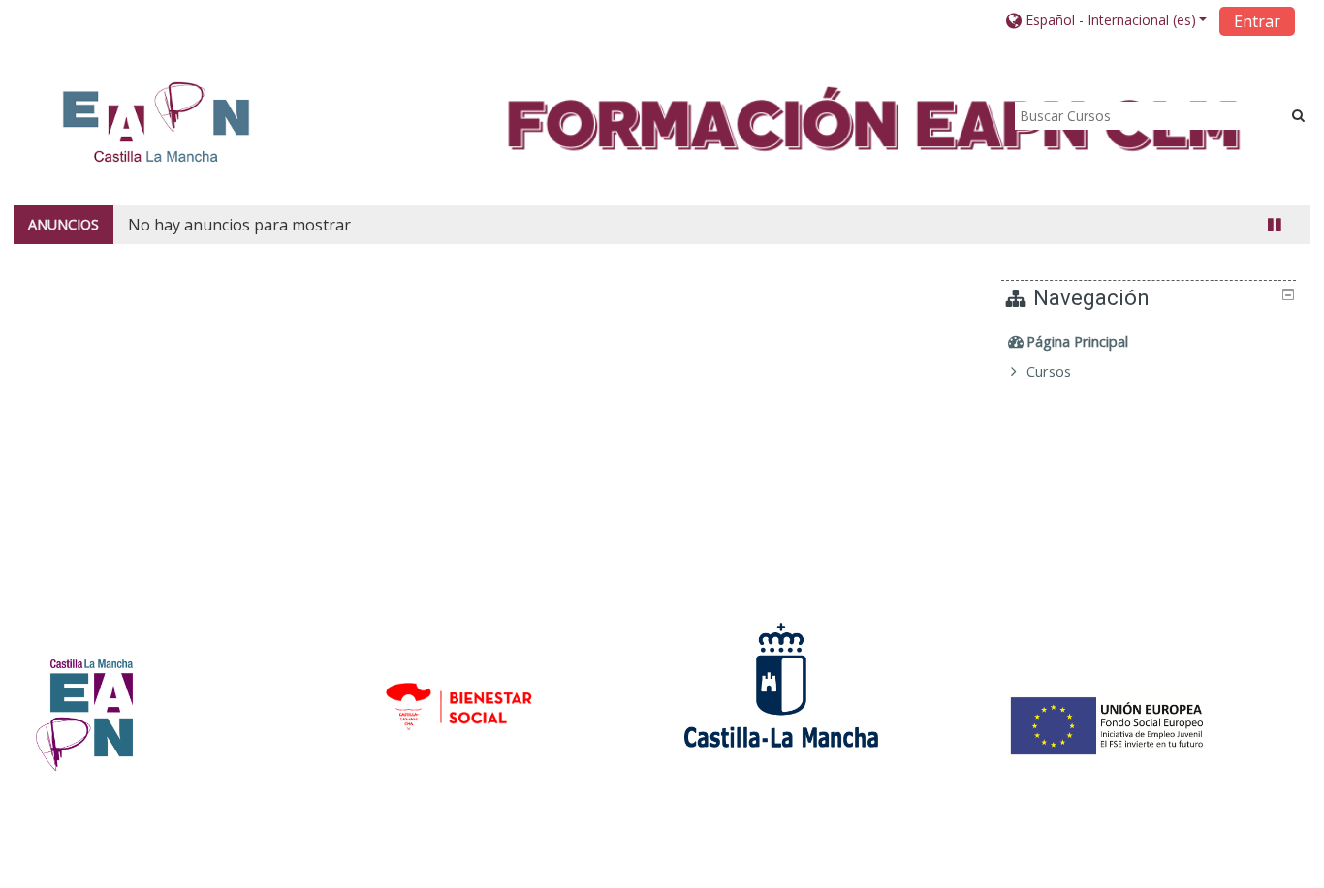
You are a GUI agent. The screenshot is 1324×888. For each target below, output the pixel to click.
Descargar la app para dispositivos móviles (1030, 868)
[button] (1107, 20)
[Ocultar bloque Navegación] (1288, 294)
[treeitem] (1151, 341)
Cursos (1048, 371)
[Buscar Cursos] (1298, 115)
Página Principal (1077, 341)
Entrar (1257, 21)
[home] (156, 121)
